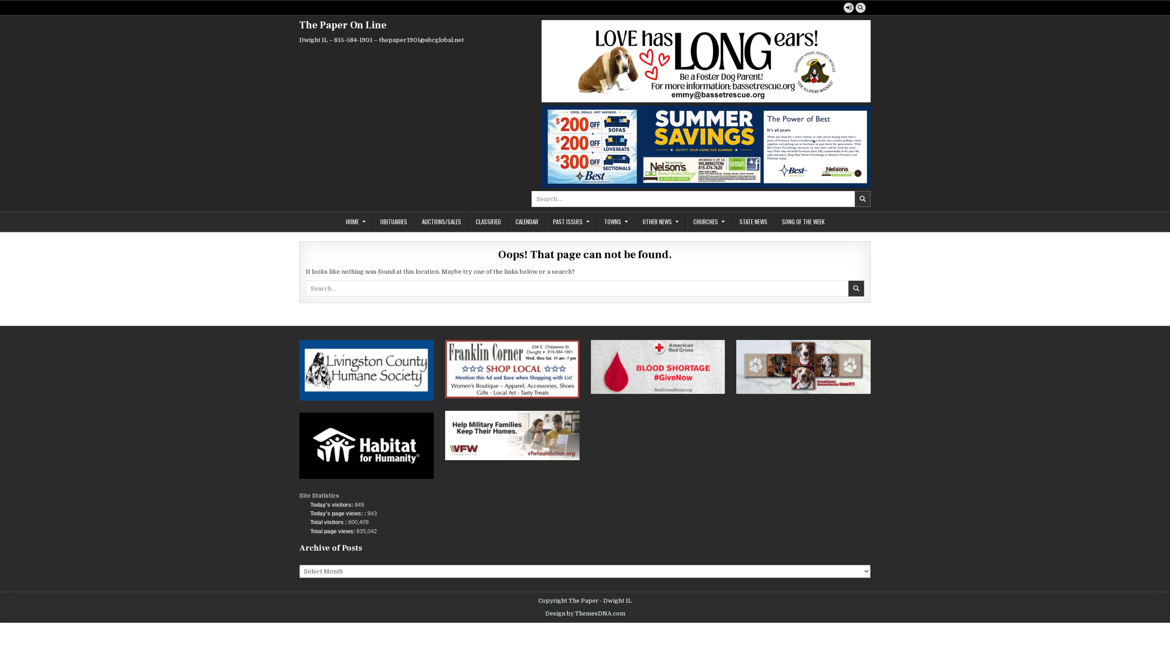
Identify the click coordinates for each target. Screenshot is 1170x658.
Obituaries (393, 221)
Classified (488, 221)
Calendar (527, 221)
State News (753, 221)
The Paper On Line (343, 25)
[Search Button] (861, 8)
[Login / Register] (849, 8)
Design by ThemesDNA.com (585, 613)
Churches (705, 221)
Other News (657, 221)
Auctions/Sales (441, 221)
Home (352, 221)
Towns (612, 221)
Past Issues (568, 221)
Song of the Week (803, 221)
